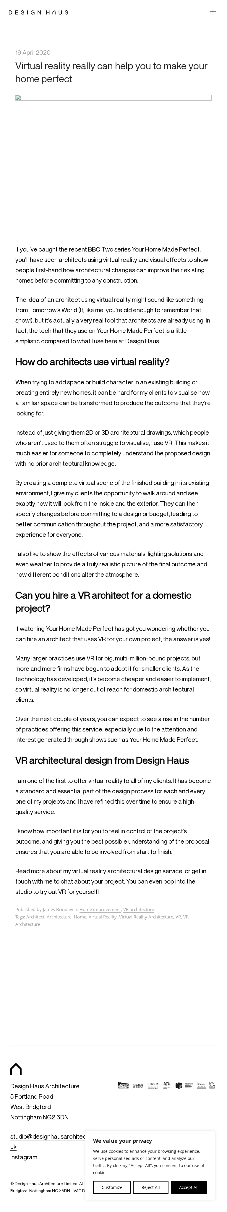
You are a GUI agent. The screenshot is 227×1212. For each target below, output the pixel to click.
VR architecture (138, 909)
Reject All (151, 1187)
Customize (112, 1187)
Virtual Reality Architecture (146, 917)
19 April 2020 (33, 52)
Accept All (189, 1187)
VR (178, 917)
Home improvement (100, 909)
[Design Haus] (38, 12)
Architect (35, 917)
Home (80, 917)
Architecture (59, 917)
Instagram (23, 1157)
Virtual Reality (103, 917)
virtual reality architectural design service (127, 871)
